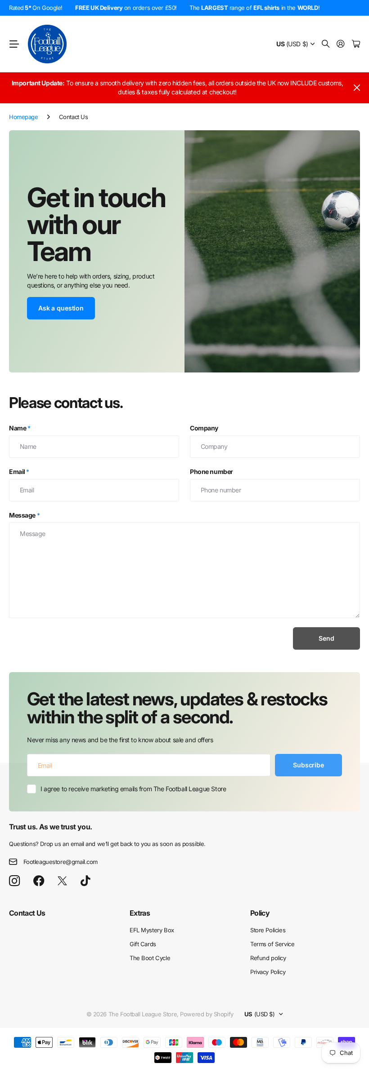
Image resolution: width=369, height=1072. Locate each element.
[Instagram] (14, 881)
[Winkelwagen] (356, 44)
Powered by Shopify (206, 1014)
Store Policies (267, 930)
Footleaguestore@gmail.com (60, 861)
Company (204, 428)
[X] (62, 881)
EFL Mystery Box (152, 930)
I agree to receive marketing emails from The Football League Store (133, 789)
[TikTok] (85, 881)
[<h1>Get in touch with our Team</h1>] (272, 251)
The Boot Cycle (150, 957)
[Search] (326, 44)
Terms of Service (272, 944)
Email (19, 471)
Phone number (211, 471)
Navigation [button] (14, 44)
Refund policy (268, 957)
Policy (260, 912)
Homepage (23, 116)
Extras (140, 912)
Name (20, 428)
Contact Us (27, 912)
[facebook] (39, 881)
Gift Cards (143, 944)
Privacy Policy (267, 971)
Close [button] (357, 87)
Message (24, 515)
